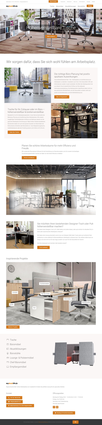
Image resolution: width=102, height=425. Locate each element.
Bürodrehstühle (86, 302)
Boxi (34, 308)
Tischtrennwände (44, 283)
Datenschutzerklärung (43, 422)
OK (75, 422)
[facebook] (54, 407)
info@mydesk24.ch (24, 1)
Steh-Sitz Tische (45, 294)
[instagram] (57, 407)
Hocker (11, 304)
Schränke (15, 292)
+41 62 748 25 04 (15, 1)
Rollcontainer (67, 299)
